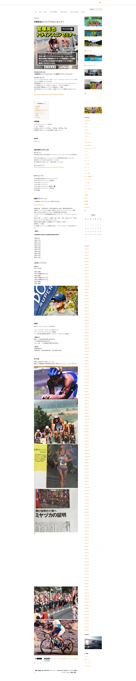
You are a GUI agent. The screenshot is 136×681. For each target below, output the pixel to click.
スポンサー (86, 170)
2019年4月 (86, 438)
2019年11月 (86, 419)
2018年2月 (86, 481)
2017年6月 (86, 506)
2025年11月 (86, 261)
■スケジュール (39, 112)
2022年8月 (86, 357)
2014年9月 (86, 605)
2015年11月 (86, 562)
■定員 (37, 108)
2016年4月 (86, 546)
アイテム (86, 151)
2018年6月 (86, 469)
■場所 (37, 115)
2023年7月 (86, 329)
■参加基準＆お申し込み (41, 110)
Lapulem (86, 130)
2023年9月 (86, 323)
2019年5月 (86, 434)
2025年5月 (86, 267)
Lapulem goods (88, 133)
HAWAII (86, 123)
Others (86, 136)
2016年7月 (86, 540)
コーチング (86, 157)
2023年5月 (86, 335)
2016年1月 (86, 555)
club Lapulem (87, 120)
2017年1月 (86, 521)
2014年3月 (86, 623)
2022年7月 (86, 360)
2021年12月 (86, 369)
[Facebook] (91, 2)
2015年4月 (86, 583)
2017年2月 (86, 518)
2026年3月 (86, 255)
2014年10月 (86, 602)
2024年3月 (86, 304)
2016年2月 (86, 552)
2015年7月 (86, 574)
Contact (83, 12)
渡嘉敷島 (86, 204)
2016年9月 (86, 534)
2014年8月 (86, 608)
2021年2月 (86, 391)
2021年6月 (86, 388)
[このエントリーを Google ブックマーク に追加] (63, 658)
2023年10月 (86, 320)
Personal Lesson (88, 142)
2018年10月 (86, 456)
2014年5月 (86, 617)
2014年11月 (86, 599)
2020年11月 (86, 394)
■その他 (37, 117)
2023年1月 (86, 345)
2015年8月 (86, 571)
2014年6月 (86, 614)
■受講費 (37, 106)
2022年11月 (86, 351)
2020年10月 (86, 397)
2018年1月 (86, 484)
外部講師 (86, 195)
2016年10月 (86, 531)
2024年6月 (86, 295)
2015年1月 (86, 593)
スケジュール (87, 167)
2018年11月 (86, 453)
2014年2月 (86, 627)
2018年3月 (86, 478)
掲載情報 (86, 201)
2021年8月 (86, 382)
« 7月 (85, 241)
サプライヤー (87, 161)
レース (85, 192)
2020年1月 (86, 413)
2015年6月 (86, 577)
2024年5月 (86, 298)
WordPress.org (88, 666)
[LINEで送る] (47, 661)
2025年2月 (86, 277)
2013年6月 (86, 630)
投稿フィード (87, 659)
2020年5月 (86, 407)
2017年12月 (86, 487)
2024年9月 (86, 289)
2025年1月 (86, 280)
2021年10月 (86, 376)
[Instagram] (95, 2)
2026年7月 (86, 249)
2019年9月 (86, 422)
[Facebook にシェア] (35, 658)
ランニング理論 (87, 188)
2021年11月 (86, 373)
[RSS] (100, 2)
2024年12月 (86, 283)
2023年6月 (86, 332)
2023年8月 (86, 326)
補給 (85, 210)
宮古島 (85, 198)
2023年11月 (86, 317)
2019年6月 (86, 431)
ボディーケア (87, 185)
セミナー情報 (38, 663)
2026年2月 (86, 258)
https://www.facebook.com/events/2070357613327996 (49, 94)
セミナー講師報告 (88, 176)
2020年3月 (86, 410)
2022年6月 (86, 363)
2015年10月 (86, 565)
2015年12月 (86, 558)
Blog (40, 12)
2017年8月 (86, 500)
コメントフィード (88, 662)
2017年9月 (86, 496)
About (45, 12)
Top (36, 12)
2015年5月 (86, 580)
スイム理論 (86, 164)
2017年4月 (86, 512)
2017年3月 (86, 515)
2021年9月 (86, 379)
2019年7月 (86, 428)
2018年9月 (86, 459)
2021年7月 (86, 385)
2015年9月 (86, 568)
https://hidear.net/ (39, 205)
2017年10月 (86, 493)
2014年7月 (86, 611)
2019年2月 (86, 444)
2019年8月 (86, 425)
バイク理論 (86, 182)
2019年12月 (86, 416)
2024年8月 (86, 292)
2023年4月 (86, 339)
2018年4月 (86, 475)
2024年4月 (86, 301)
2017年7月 (86, 503)
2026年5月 (86, 252)
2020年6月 (86, 404)
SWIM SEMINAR (87, 145)
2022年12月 (86, 348)
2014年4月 (86, 620)
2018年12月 (86, 450)
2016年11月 (86, 527)
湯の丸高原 (86, 207)
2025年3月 (86, 273)
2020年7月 (86, 400)
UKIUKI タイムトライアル (89, 148)
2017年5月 (86, 509)
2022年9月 (86, 354)
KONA (85, 126)
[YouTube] (97, 2)
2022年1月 (86, 366)
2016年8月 (86, 537)
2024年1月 (86, 311)
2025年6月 (86, 264)
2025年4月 (86, 270)
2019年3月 (86, 441)
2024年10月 (86, 286)
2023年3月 (86, 342)
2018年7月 (86, 465)
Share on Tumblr (47, 658)
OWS (85, 139)
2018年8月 (86, 462)
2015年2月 (86, 589)
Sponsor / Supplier (74, 12)
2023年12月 (86, 314)
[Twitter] (93, 2)
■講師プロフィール (40, 114)
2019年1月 (86, 447)
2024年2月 (86, 308)
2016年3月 (86, 549)
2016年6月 (86, 543)
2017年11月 (86, 490)
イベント (86, 154)
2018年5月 (86, 472)
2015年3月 (86, 586)
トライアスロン (87, 179)
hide (44, 103)
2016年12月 (86, 524)
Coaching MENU (53, 12)
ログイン (86, 656)
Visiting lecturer (63, 12)
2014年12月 (86, 596)
